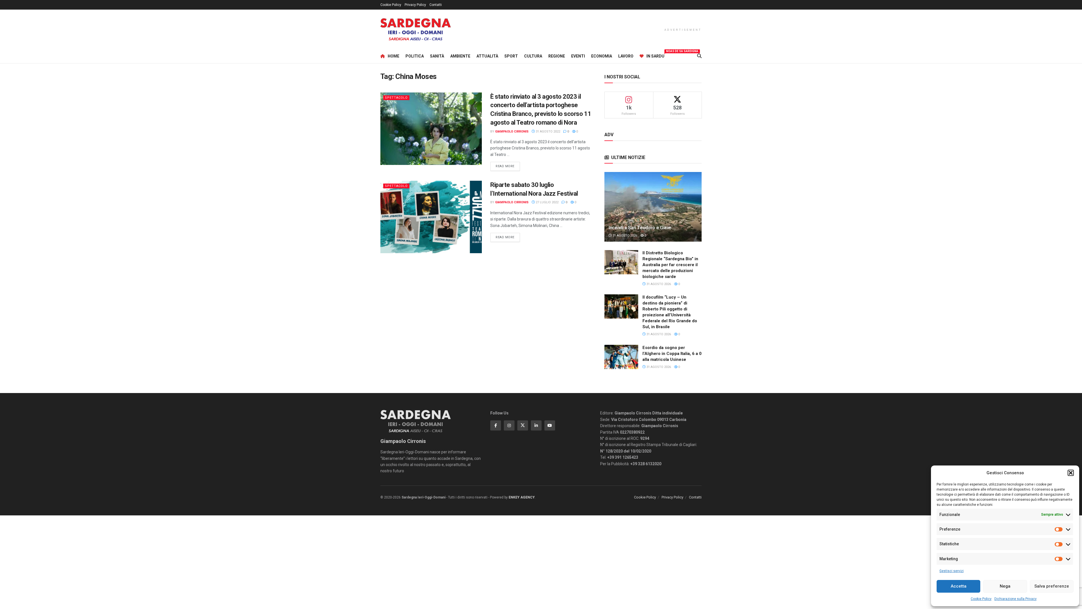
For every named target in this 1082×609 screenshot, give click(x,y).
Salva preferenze (1051, 586)
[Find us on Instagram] (509, 425)
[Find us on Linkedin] (536, 425)
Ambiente (460, 56)
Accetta (958, 586)
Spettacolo (396, 98)
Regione (556, 56)
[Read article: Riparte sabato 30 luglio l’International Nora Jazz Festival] (431, 217)
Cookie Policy (981, 599)
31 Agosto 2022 (547, 131)
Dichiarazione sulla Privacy (1015, 599)
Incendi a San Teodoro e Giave (640, 227)
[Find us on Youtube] (549, 425)
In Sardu (655, 55)
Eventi (578, 56)
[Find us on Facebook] (495, 425)
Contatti (435, 5)
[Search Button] (699, 56)
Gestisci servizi (951, 571)
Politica (414, 56)
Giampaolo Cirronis (512, 131)
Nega (1005, 586)
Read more (508, 166)
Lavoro (625, 56)
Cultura (533, 56)
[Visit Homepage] (415, 29)
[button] (1071, 473)
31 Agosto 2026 (624, 235)
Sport (511, 56)
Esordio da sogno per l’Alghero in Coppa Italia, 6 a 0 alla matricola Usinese (672, 353)
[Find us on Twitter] (522, 425)
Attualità (487, 56)
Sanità (437, 56)
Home (393, 56)
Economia (601, 56)
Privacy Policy (415, 5)
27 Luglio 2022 (546, 202)
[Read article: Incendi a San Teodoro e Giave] (653, 207)
